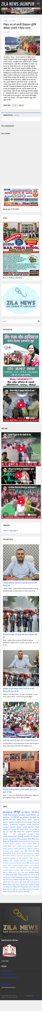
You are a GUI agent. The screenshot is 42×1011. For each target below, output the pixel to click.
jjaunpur (15, 865)
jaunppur (6, 863)
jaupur (37, 863)
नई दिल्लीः (36, 884)
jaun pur (6, 822)
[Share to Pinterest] (23, 105)
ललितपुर (22, 887)
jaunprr (11, 863)
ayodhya (13, 858)
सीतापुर (9, 853)
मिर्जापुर (12, 841)
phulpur (19, 868)
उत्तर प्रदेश (12, 820)
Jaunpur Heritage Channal (9, 977)
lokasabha (6, 851)
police (25, 868)
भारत (11, 887)
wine (26, 872)
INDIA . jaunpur (33, 820)
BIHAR (28, 841)
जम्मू (23, 877)
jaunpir (19, 827)
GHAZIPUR (13, 824)
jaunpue (18, 844)
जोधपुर (20, 880)
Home (5, 21)
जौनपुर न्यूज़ (6, 841)
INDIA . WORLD (31, 812)
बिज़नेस (5, 853)
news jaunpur (13, 815)
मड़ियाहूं (14, 887)
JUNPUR (19, 846)
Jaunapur (36, 832)
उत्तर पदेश (30, 875)
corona (24, 820)
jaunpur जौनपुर (16, 839)
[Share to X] (18, 105)
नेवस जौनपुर (36, 851)
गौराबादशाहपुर (18, 877)
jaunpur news (24, 815)
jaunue (32, 863)
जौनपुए (30, 851)
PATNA (8, 856)
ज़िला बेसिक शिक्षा (25, 892)
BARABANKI (22, 841)
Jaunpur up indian (17, 829)
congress (22, 824)
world (29, 824)
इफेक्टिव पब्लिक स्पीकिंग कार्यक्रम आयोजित (16, 875)
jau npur (9, 832)
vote (19, 872)
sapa (22, 851)
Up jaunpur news (29, 856)
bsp (38, 841)
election (24, 822)
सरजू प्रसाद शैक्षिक (21, 889)
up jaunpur (24, 817)
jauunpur (31, 827)
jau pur (36, 858)
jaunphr (30, 860)
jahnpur (12, 844)
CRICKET (18, 853)
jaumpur (36, 846)
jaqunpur (30, 846)
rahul (30, 868)
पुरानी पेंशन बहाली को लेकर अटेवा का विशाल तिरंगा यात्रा (20, 740)
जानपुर (26, 877)
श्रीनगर (31, 887)
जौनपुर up (36, 844)
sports (5, 819)
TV (15, 856)
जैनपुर (29, 839)
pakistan (12, 868)
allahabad (6, 858)
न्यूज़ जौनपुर (17, 832)
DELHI (14, 846)
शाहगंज (16, 841)
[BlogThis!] (15, 105)
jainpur (11, 822)
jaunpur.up (23, 848)
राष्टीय (18, 887)
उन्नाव (37, 834)
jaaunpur (6, 827)
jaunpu (30, 834)
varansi (15, 872)
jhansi (10, 865)
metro (32, 865)
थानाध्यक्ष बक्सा (24, 884)
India (5, 815)
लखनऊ (18, 820)
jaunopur (23, 860)
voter (22, 872)
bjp (4, 832)
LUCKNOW (14, 817)
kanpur (21, 865)
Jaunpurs (30, 853)
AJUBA (14, 853)
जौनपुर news (35, 839)
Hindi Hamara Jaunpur (8, 974)
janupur (13, 827)
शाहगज (9, 846)
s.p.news (17, 870)
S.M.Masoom (37, 995)
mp (38, 865)
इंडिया (26, 851)
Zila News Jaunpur (6, 984)
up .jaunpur (33, 870)
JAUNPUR (35, 824)
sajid (21, 870)
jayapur (5, 865)
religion (10, 870)
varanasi (29, 844)
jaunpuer (18, 863)
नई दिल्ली (31, 884)
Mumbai (36, 853)
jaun (11, 860)
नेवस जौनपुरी (6, 887)
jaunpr (25, 827)
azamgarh (21, 834)
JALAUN (24, 853)
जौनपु (24, 880)
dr (17, 858)
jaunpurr (24, 839)
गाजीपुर (13, 877)
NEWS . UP (9, 834)
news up (36, 822)
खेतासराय (8, 877)
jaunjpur (16, 860)
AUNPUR (29, 832)
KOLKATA (33, 841)
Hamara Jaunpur (6, 971)
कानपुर (37, 827)
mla (35, 865)
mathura (26, 865)
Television (20, 856)
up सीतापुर (9, 872)
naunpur (6, 868)
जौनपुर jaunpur (30, 880)
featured (36, 836)
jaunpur (12, 21)
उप (34, 875)
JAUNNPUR (28, 836)
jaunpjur (36, 860)
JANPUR (20, 836)
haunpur (6, 844)
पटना (23, 832)
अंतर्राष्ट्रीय (31, 872)
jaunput (30, 822)
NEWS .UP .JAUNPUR (31, 829)
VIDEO (37, 856)
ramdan (5, 870)
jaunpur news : (13, 848)
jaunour (5, 824)
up (22, 812)
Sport (24, 846)
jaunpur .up (7, 839)
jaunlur (5, 848)
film (20, 858)
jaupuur (29, 848)
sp (28, 870)
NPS (4, 856)
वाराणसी (5, 846)
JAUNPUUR (7, 829)
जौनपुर (16, 812)
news (24, 844)
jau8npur (6, 860)
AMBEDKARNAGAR (9, 836)
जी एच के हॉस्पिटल (14, 880)
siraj (25, 870)
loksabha (17, 822)
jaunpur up (34, 817)
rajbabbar (36, 868)
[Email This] (13, 105)
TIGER (12, 856)
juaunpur (36, 848)
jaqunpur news (27, 858)
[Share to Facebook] (20, 105)
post (11, 851)
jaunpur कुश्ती (25, 863)
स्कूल (19, 892)
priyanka (17, 851)
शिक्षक (26, 887)
